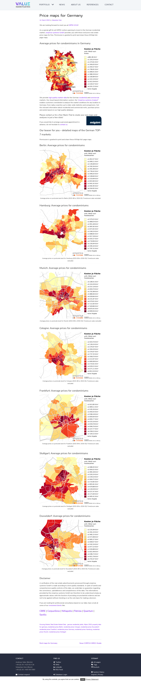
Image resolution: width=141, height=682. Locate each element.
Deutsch (96, 667)
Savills (43, 614)
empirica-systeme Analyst (88, 100)
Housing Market (45, 624)
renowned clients (55, 605)
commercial (95, 97)
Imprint (94, 674)
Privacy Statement (92, 679)
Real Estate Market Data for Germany (23, 5)
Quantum (88, 611)
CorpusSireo (53, 611)
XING (57, 665)
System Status (98, 672)
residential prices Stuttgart (57, 632)
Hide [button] (82, 679)
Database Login (61, 674)
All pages (97, 662)
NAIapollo (67, 611)
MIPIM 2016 (73, 25)
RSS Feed (59, 669)
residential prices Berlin (55, 627)
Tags (95, 665)
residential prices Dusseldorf (90, 627)
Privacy (100, 674)
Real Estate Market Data (58, 624)
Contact (109, 4)
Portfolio (44, 4)
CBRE (43, 611)
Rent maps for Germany (48, 643)
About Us (76, 4)
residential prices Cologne (72, 627)
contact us (64, 124)
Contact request (24, 674)
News (62, 4)
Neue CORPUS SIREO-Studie (90, 643)
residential (83, 97)
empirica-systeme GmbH (55, 32)
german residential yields (75, 624)
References (92, 4)
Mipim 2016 (88, 624)
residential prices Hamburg (83, 629)
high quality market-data (58, 97)
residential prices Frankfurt (48, 629)
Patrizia (78, 611)
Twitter (58, 662)
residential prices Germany (65, 629)
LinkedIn (58, 667)
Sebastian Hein (57, 20)
